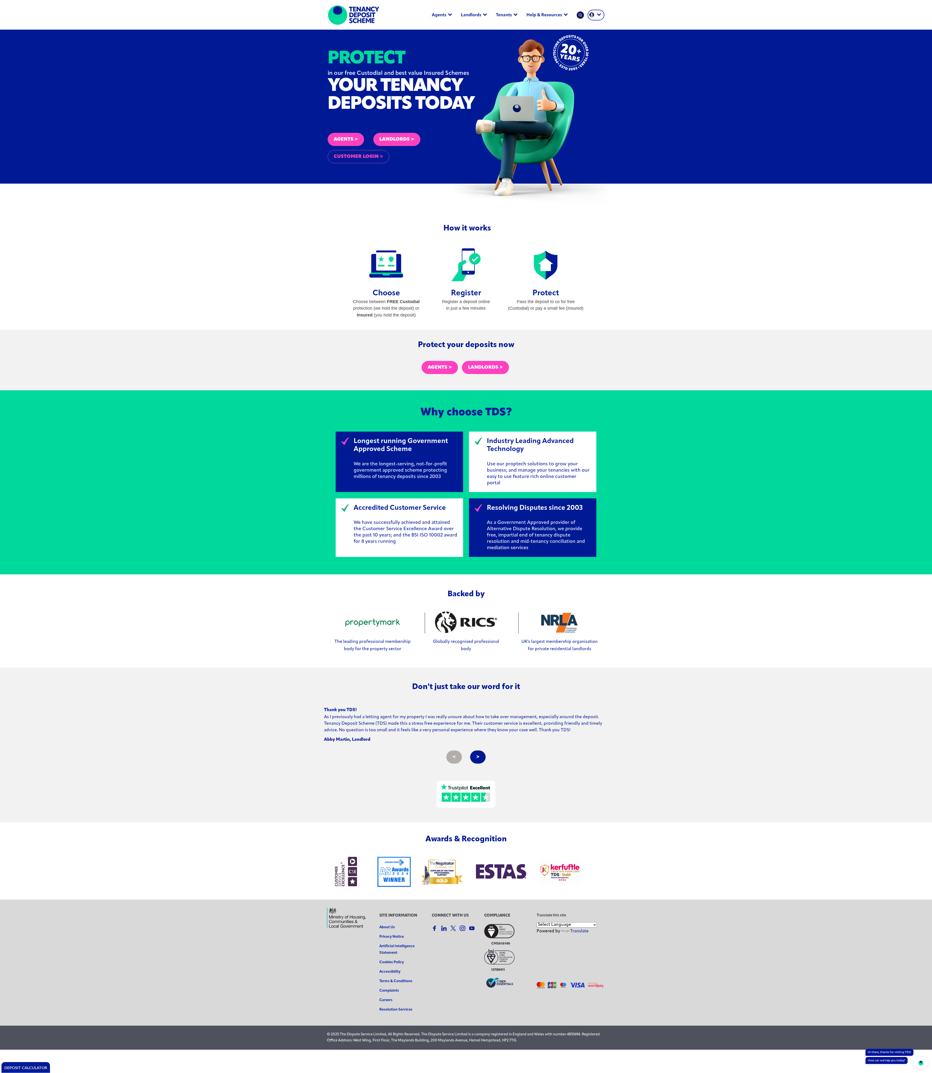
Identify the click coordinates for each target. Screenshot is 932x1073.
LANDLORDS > (396, 139)
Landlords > (485, 367)
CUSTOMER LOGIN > (358, 156)
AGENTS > (346, 139)
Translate (579, 931)
